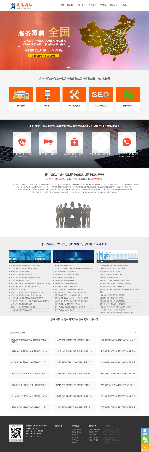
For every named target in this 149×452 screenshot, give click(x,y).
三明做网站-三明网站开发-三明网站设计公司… (29, 396)
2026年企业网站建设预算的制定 (21, 274)
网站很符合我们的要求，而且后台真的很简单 (115, 283)
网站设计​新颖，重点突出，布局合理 (112, 304)
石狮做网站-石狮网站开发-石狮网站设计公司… (74, 340)
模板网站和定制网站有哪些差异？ (66, 280)
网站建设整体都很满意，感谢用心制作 (113, 286)
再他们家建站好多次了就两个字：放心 (113, 269)
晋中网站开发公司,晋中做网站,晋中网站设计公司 (71, 78)
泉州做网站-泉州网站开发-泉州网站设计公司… (119, 385)
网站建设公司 (116, 184)
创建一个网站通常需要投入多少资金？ (24, 307)
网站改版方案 (93, 437)
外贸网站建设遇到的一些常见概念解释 (67, 295)
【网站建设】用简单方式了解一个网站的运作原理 (71, 298)
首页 (62, 5)
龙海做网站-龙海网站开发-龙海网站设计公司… (29, 351)
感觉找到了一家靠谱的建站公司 (111, 274)
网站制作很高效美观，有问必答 (111, 271)
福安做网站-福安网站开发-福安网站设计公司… (119, 351)
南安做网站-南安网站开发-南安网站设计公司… (119, 340)
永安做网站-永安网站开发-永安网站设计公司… (29, 373)
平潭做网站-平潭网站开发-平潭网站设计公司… (119, 407)
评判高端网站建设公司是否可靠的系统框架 (25, 286)
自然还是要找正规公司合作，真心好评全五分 (115, 307)
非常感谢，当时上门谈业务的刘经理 (112, 310)
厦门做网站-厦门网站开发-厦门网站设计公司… (29, 385)
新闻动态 (113, 5)
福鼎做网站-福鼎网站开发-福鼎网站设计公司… (29, 362)
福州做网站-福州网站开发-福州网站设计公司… (119, 373)
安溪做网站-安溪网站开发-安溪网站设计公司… (74, 362)
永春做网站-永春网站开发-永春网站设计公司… (119, 362)
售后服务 (92, 5)
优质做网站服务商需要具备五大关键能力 (24, 269)
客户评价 (75, 440)
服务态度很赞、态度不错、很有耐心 (112, 298)
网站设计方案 (93, 435)
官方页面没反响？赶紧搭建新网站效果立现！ (70, 289)
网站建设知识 (76, 429)
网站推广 (81, 5)
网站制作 (71, 5)
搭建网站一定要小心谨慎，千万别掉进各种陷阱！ (71, 292)
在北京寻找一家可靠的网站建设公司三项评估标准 (71, 301)
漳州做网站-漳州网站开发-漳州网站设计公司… (74, 385)
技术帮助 (75, 435)
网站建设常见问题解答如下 (20, 271)
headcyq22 (47, 184)
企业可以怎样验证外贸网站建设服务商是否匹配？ (28, 298)
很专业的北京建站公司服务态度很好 (112, 295)
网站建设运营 (76, 432)
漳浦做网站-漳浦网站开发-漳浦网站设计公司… (74, 373)
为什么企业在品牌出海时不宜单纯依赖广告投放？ (28, 292)
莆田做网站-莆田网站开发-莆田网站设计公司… (74, 396)
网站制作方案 (93, 432)
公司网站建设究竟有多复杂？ (64, 310)
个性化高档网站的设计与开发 (21, 280)
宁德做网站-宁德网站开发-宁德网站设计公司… (74, 407)
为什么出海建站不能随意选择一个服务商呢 (25, 266)
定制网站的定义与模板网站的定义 (66, 283)
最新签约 (75, 442)
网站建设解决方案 (95, 429)
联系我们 (124, 5)
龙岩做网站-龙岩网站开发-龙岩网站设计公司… (29, 407)
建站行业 (75, 437)
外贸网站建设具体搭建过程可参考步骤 (67, 304)
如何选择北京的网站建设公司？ (21, 310)
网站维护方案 (93, 440)
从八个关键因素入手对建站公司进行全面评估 (26, 277)
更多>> (136, 332)
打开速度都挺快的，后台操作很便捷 (112, 301)
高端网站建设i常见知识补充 (20, 289)
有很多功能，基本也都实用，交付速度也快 (114, 280)
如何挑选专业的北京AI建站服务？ (22, 304)
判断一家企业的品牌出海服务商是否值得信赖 (26, 295)
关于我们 (103, 5)
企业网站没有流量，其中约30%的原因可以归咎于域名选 (30, 301)
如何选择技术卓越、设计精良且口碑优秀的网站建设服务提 (31, 283)
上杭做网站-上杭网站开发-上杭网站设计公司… (74, 351)
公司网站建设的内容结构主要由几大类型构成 (70, 307)
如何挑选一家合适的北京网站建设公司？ (68, 286)
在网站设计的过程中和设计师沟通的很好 (114, 266)
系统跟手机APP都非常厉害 (109, 277)
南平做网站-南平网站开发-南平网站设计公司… (119, 396)
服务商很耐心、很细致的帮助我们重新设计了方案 (117, 313)
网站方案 (92, 426)
